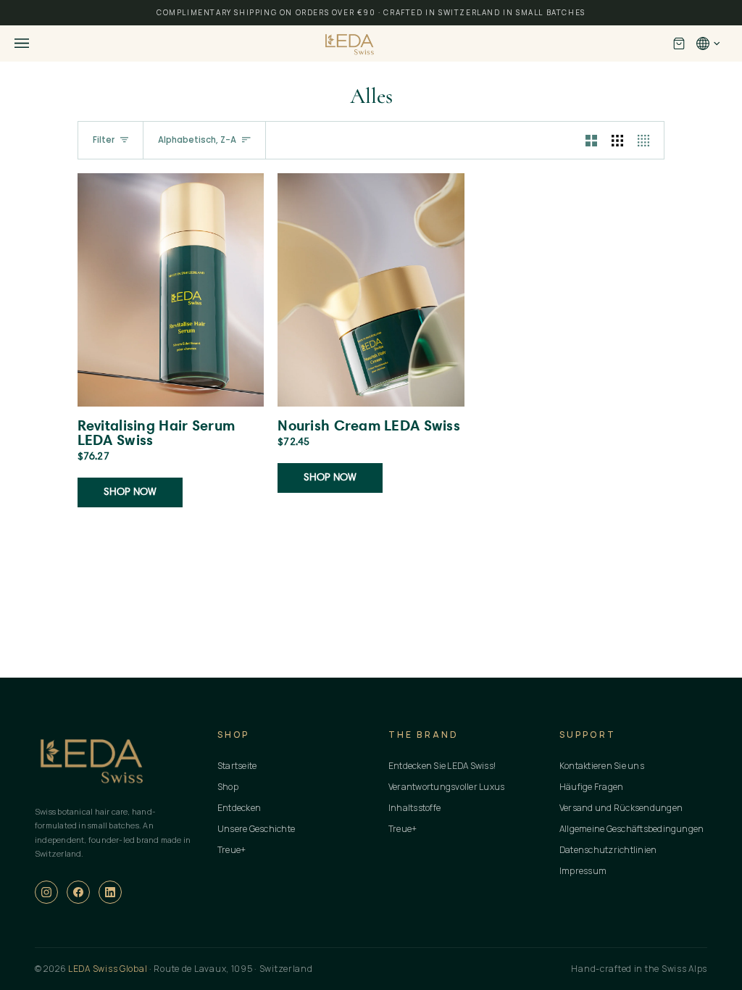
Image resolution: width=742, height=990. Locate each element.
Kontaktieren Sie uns (601, 766)
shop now (130, 492)
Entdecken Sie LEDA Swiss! (442, 766)
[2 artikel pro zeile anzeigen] (591, 140)
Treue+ (231, 850)
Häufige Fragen (591, 787)
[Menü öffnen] (36, 43)
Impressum (582, 871)
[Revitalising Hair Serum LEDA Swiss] (171, 290)
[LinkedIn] (110, 892)
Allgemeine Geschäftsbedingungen (631, 829)
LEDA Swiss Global (107, 968)
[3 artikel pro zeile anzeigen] (617, 140)
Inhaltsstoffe (414, 808)
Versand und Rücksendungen (621, 808)
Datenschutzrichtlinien (607, 850)
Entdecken (239, 808)
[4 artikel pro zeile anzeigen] (647, 140)
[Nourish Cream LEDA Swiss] (371, 290)
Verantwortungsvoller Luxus (446, 787)
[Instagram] (46, 892)
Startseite (237, 766)
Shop (227, 787)
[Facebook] (78, 892)
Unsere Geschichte (256, 829)
